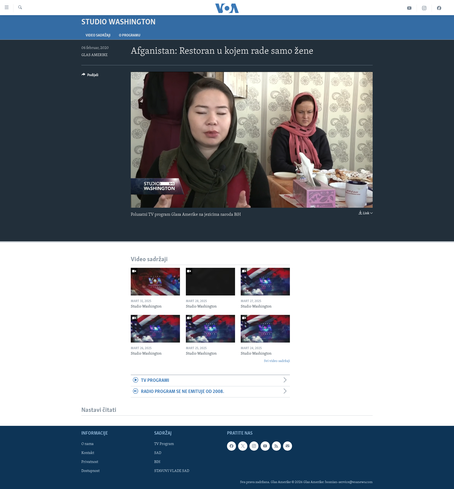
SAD (157, 453)
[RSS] (276, 446)
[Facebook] (439, 8)
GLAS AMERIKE (94, 55)
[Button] (90, 76)
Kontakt (87, 453)
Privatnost (89, 462)
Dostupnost (90, 471)
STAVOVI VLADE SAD (171, 471)
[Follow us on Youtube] (265, 446)
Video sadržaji (98, 35)
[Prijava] (287, 446)
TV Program (164, 444)
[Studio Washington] (155, 281)
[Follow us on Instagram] (253, 446)
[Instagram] (424, 8)
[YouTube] (409, 8)
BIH (157, 462)
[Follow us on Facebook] (231, 446)
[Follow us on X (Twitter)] (242, 446)
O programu (129, 35)
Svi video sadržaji (277, 361)
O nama (87, 444)
